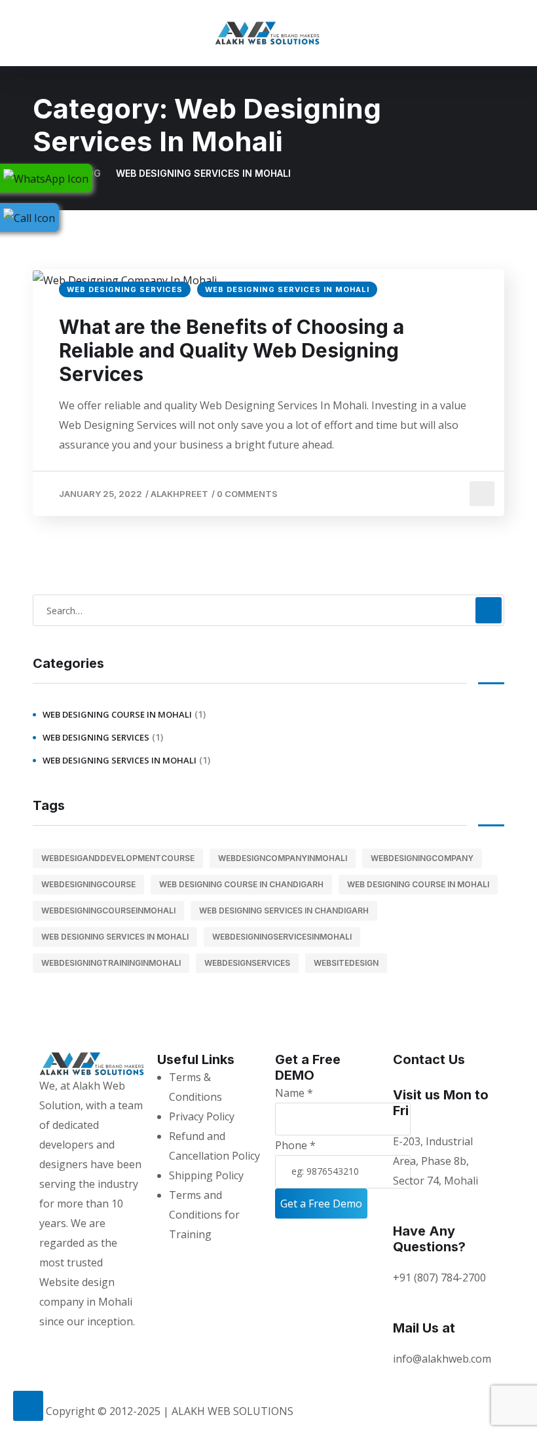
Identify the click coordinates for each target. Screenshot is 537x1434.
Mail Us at (424, 1328)
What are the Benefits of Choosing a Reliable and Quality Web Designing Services (231, 350)
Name (294, 1093)
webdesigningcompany (422, 858)
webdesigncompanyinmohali (282, 858)
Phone (295, 1145)
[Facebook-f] (76, 1347)
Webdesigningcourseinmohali (108, 910)
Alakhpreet (179, 493)
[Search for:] (268, 610)
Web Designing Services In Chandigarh (284, 910)
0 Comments (247, 493)
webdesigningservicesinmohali (282, 937)
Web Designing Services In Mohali (287, 289)
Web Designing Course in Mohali (418, 884)
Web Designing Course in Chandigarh (241, 884)
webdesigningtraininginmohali (111, 963)
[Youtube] (139, 1347)
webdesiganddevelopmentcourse (117, 858)
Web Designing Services (125, 289)
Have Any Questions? (429, 1239)
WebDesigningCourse (88, 884)
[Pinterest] (97, 1347)
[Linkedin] (118, 1347)
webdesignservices (247, 963)
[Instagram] (55, 1347)
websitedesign (346, 963)
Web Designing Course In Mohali (117, 714)
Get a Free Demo (321, 1203)
